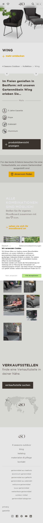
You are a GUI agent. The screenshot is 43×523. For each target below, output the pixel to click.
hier (39, 268)
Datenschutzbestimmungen (30, 246)
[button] (6, 246)
